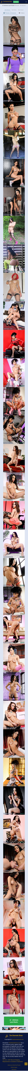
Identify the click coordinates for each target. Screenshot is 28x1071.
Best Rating (14, 9)
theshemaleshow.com (17, 1039)
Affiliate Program (14, 1067)
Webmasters (14, 1069)
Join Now (16, 1)
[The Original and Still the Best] (14, 1029)
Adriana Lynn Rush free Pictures (14, 1065)
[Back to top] (26, 1063)
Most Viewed (20, 9)
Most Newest (7, 9)
